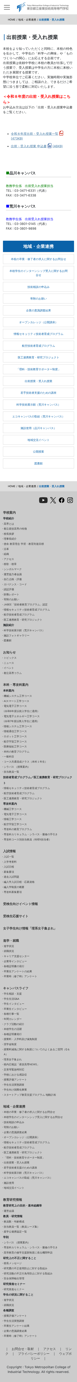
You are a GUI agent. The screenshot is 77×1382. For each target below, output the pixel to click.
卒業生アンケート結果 (16, 1325)
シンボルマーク (13, 569)
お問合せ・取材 (23, 1349)
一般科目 (9, 756)
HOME (11, 19)
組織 (6, 553)
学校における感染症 (15, 1074)
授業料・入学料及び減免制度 (20, 1039)
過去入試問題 (11, 876)
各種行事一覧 (11, 1013)
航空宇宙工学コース (15, 741)
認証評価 (9, 589)
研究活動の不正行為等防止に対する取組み (28, 1273)
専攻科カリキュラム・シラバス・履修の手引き (31, 834)
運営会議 (9, 1210)
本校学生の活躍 (13, 1029)
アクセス (9, 559)
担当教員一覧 (11, 771)
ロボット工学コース (15, 736)
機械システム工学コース (18, 695)
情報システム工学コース (18, 726)
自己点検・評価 (13, 579)
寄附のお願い (38, 298)
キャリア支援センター (16, 956)
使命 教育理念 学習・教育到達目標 (24, 543)
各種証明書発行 (13, 1034)
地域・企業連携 (27, 19)
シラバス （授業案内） (17, 766)
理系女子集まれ (13, 1059)
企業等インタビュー (15, 961)
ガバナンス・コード (15, 584)
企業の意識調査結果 (38, 310)
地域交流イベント (38, 440)
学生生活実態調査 (14, 1084)
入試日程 (9, 866)
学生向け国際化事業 (15, 1089)
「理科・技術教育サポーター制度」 (38, 369)
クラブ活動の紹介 (14, 1024)
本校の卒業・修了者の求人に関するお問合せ (38, 259)
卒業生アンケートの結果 (18, 971)
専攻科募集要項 (13, 892)
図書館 (38, 463)
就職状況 (9, 951)
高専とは (9, 523)
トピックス (10, 657)
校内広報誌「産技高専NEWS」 (21, 1064)
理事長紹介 (10, 538)
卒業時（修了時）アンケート (20, 976)
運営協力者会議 (13, 574)
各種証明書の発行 (14, 966)
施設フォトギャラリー (16, 635)
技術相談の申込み (38, 286)
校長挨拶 (9, 533)
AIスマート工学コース (16, 701)
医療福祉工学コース (15, 746)
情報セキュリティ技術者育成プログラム (38, 333)
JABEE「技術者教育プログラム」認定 (26, 604)
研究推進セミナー (14, 1289)
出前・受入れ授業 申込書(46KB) (37, 146)
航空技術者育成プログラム (38, 345)
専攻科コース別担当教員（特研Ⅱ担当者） (27, 839)
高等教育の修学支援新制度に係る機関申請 (28, 1252)
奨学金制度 (10, 1044)
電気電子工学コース (15, 814)
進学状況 (9, 946)
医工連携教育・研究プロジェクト (38, 357)
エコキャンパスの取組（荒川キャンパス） (38, 416)
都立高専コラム (13, 673)
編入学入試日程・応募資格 (19, 881)
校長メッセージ (13, 1263)
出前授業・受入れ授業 (38, 381)
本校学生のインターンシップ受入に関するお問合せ (38, 273)
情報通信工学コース (15, 731)
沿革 (6, 549)
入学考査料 (10, 861)
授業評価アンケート (15, 1079)
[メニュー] (7, 6)
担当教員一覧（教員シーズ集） (22, 1226)
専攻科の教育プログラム (18, 829)
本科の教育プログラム (16, 751)
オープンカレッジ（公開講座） (38, 322)
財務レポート (11, 594)
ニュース (9, 662)
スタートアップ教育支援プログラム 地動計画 (30, 1094)
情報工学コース (13, 819)
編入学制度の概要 (14, 887)
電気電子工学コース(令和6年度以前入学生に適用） (22, 709)
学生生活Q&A (11, 998)
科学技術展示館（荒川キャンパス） (38, 404)
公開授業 (38, 451)
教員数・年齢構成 (14, 1221)
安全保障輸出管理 (14, 1278)
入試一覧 (9, 856)
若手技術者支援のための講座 (38, 392)
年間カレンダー (13, 1018)
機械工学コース (13, 809)
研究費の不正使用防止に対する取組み (25, 1268)
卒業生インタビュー (15, 1008)
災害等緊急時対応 (14, 1069)
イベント (9, 667)
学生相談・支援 (13, 993)
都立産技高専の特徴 (15, 528)
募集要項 (9, 871)
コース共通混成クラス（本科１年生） (25, 761)
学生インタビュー (14, 1003)
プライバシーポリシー (34, 1354)
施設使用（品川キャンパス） (38, 428)
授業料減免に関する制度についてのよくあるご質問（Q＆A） (37, 1052)
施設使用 (9, 1182)
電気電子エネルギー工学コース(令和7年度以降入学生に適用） (22, 719)
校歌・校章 (10, 564)
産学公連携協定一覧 (15, 1231)
